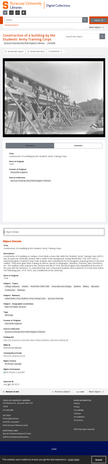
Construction (10, 290)
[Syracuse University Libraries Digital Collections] (44, 5)
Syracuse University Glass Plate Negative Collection (24, 43)
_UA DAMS (51, 43)
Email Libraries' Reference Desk (15, 425)
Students (77, 286)
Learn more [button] (73, 459)
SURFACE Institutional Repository (16, 437)
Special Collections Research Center (17, 433)
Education (95, 286)
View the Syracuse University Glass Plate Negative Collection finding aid (36, 340)
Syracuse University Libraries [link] (17, 400)
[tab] (30, 145)
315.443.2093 (8, 410)
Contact (54, 449)
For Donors (78, 420)
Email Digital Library (11, 418)
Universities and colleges (61, 286)
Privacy (76, 407)
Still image (9, 315)
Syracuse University (55, 298)
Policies (77, 403)
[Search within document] (102, 36)
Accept (98, 460)
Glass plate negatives (19, 172)
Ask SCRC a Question (11, 422)
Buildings (21, 290)
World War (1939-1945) (40, 286)
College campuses (12, 286)
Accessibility (79, 410)
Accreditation (79, 417)
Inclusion (77, 413)
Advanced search (11, 25)
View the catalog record (14, 355)
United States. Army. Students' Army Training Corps (25, 298)
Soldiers (25, 286)
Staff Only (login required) (84, 429)
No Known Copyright (13, 364)
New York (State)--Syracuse (15, 307)
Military (86, 286)
